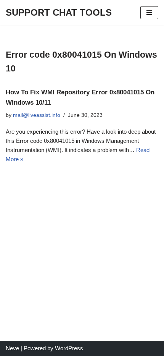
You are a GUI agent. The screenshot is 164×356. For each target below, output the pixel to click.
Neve (12, 348)
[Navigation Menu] (149, 12)
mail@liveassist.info (36, 115)
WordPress (69, 348)
